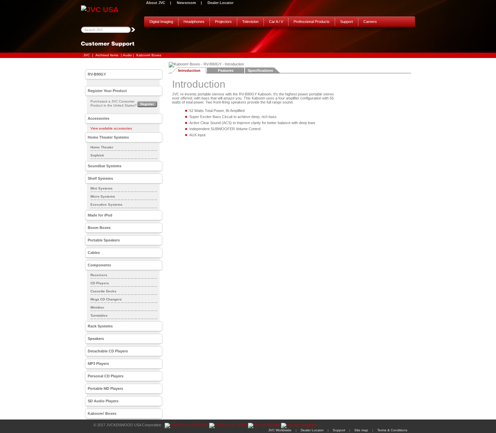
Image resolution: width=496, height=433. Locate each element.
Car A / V (276, 22)
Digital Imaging (161, 22)
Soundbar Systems (104, 166)
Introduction (189, 70)
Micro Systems (102, 196)
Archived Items (106, 55)
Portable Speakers (104, 240)
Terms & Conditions (392, 430)
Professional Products (312, 22)
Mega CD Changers (106, 299)
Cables (94, 253)
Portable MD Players (105, 388)
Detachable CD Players (108, 351)
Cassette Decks (103, 291)
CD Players (99, 283)
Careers (370, 22)
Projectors (223, 22)
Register (147, 104)
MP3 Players (98, 364)
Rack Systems (100, 326)
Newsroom (186, 3)
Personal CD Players (105, 376)
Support (346, 22)
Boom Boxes (99, 228)
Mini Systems (101, 188)
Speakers (96, 339)
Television (250, 22)
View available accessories (111, 128)
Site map (361, 430)
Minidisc (97, 307)
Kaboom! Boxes (148, 55)
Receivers (98, 275)
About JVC (155, 3)
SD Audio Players (103, 401)
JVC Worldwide (280, 430)
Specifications (260, 70)
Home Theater (101, 147)
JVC (86, 55)
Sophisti (97, 155)
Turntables (99, 315)
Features (225, 70)
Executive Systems (106, 204)
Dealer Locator (220, 3)
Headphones (194, 22)
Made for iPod (100, 215)
